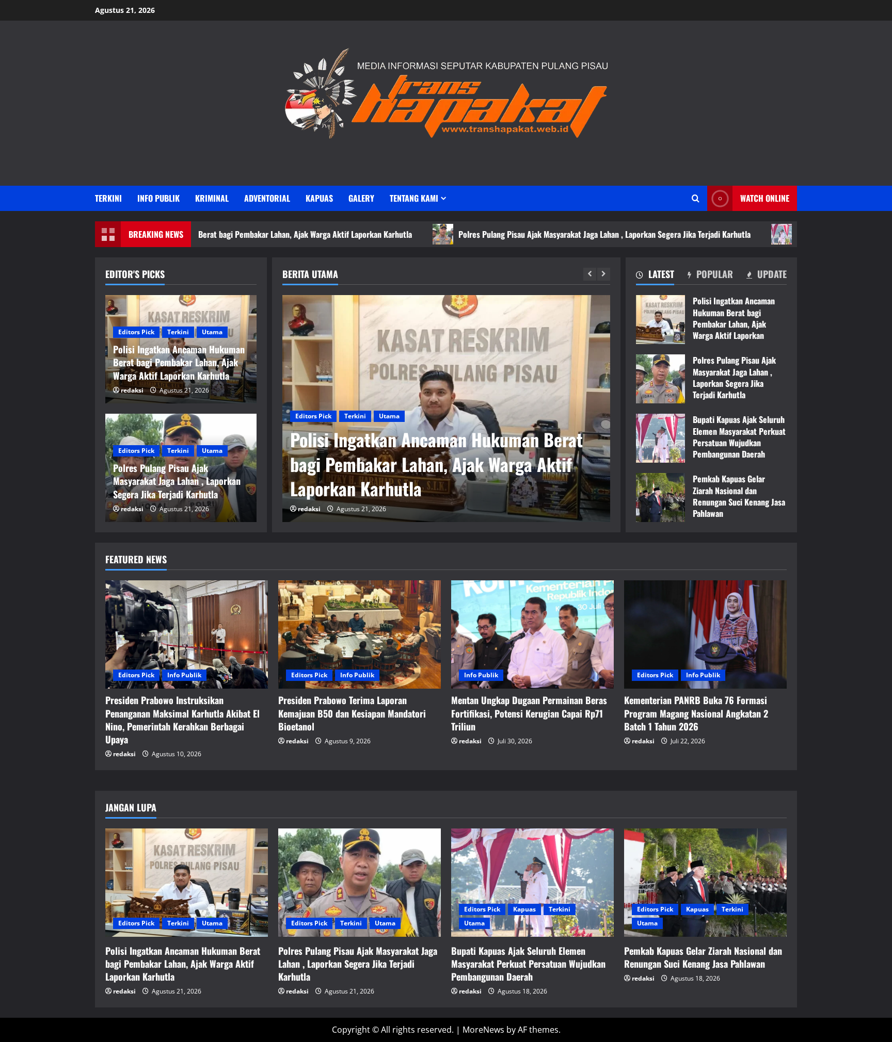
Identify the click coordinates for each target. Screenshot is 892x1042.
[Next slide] (603, 274)
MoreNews (483, 1029)
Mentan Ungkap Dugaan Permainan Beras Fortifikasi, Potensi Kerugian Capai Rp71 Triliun (529, 712)
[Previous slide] (589, 274)
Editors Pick (315, 416)
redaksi (310, 508)
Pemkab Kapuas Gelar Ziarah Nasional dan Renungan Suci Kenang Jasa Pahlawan (660, 497)
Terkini (108, 198)
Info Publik (158, 198)
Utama (390, 416)
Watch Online (764, 198)
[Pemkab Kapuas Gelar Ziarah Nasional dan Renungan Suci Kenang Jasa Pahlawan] (705, 882)
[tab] (655, 276)
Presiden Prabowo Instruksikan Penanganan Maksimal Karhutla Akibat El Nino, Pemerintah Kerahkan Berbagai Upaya (182, 719)
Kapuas (319, 198)
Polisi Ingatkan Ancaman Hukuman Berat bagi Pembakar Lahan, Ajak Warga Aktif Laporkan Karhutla (660, 319)
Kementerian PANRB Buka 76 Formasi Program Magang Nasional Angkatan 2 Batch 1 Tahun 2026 (696, 712)
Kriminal (212, 198)
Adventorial (267, 198)
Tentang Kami (414, 198)
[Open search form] (695, 198)
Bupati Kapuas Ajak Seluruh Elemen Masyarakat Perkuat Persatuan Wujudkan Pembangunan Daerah (660, 438)
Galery (361, 198)
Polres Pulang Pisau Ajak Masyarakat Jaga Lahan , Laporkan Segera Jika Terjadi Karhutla (540, 234)
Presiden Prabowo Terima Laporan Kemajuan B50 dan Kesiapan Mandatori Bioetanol (352, 712)
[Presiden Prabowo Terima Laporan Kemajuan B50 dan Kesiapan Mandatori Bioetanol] (359, 634)
